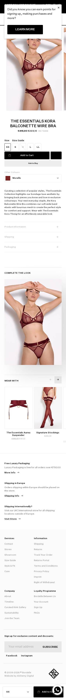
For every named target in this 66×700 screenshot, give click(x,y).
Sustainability (11, 613)
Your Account (41, 602)
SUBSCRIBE (50, 647)
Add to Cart (27, 155)
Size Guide (10, 560)
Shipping (38, 544)
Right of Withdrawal (44, 582)
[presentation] (50, 379)
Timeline (9, 602)
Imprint (37, 577)
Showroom (10, 555)
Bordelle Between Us (45, 596)
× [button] (58, 8)
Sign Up (38, 607)
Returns (38, 549)
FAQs (37, 613)
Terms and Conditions (46, 566)
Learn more (25, 29)
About (7, 596)
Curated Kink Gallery (15, 607)
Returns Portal (41, 560)
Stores (8, 549)
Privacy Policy (41, 571)
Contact (8, 544)
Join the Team (11, 618)
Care (7, 571)
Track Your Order (43, 555)
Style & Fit (9, 566)
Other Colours (12, 172)
